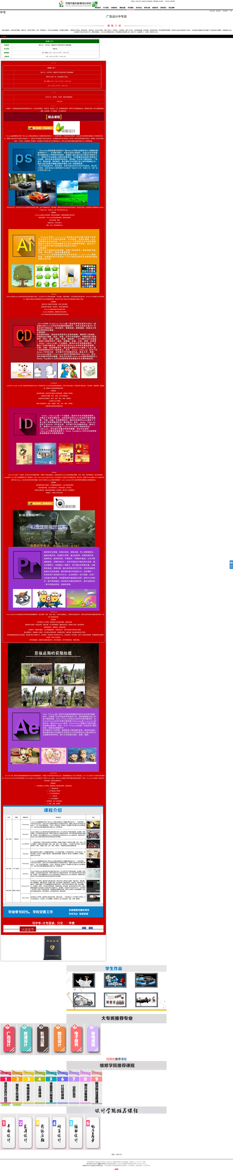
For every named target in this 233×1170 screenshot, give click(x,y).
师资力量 (147, 7)
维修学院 (172, 1)
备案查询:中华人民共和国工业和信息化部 (93, 1165)
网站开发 (144, 1)
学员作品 (139, 7)
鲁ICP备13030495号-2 (92, 1163)
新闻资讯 (114, 7)
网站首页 (98, 7)
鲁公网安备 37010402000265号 (108, 1163)
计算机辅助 (155, 1)
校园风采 (155, 7)
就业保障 (171, 7)
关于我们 (106, 7)
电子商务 (161, 1)
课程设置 (122, 7)
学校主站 (167, 1)
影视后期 (150, 1)
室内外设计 (139, 1)
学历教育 (131, 7)
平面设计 (133, 1)
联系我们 (163, 7)
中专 (231, 11)
